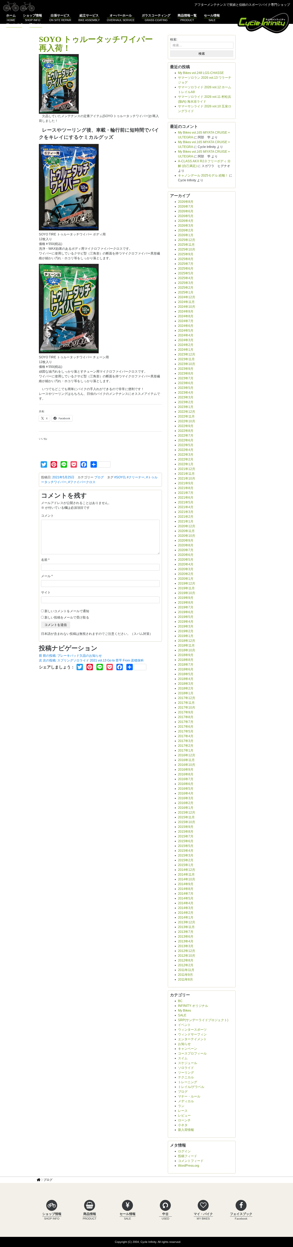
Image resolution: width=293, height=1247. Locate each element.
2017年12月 (186, 698)
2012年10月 (186, 955)
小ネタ (183, 1125)
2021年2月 (185, 516)
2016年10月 (186, 764)
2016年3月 (185, 798)
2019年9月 (185, 597)
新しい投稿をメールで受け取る (66, 617)
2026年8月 (185, 201)
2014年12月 (186, 869)
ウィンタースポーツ (192, 1029)
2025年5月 (185, 273)
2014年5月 (185, 898)
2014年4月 (185, 903)
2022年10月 (186, 421)
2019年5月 (185, 617)
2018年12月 (186, 640)
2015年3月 (185, 855)
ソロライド (186, 1067)
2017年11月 (186, 702)
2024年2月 (185, 345)
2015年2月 (185, 860)
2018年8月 (185, 659)
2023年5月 (185, 387)
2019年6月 (185, 612)
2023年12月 (186, 354)
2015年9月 (185, 826)
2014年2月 (185, 912)
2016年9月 (185, 769)
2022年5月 (185, 445)
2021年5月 (185, 502)
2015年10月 (186, 822)
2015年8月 (185, 831)
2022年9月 (185, 426)
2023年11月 (186, 359)
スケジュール (187, 1063)
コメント (47, 515)
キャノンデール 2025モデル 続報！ (203, 175)
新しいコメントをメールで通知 (66, 611)
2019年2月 (185, 631)
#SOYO (119, 477)
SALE (182, 1015)
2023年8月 (185, 373)
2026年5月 (185, 216)
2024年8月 (185, 316)
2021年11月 (186, 473)
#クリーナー (136, 477)
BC (180, 1001)
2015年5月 (185, 846)
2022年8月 (185, 430)
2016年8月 (185, 774)
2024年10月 (186, 306)
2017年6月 (185, 726)
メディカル (186, 1101)
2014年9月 (185, 884)
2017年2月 (185, 745)
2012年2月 (185, 965)
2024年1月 (185, 349)
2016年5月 (185, 788)
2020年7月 (185, 550)
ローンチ (184, 1120)
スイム (183, 1058)
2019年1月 (185, 636)
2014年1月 (185, 917)
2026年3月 (185, 225)
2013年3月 (185, 946)
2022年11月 (186, 416)
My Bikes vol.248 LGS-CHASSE (201, 73)
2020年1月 (185, 578)
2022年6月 (185, 440)
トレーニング (187, 1082)
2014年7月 (185, 893)
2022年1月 (185, 464)
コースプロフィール (192, 1053)
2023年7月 (185, 378)
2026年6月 (185, 211)
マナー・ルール (189, 1096)
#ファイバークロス (81, 482)
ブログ (99, 477)
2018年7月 (185, 664)
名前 (44, 559)
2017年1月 (185, 750)
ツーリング (186, 1072)
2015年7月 (185, 836)
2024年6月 (185, 325)
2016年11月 (186, 760)
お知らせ (184, 1044)
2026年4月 (185, 220)
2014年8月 (185, 889)
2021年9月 (185, 483)
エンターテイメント (192, 1039)
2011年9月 (185, 974)
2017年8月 (185, 717)
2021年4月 (185, 507)
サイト (46, 592)
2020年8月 (185, 545)
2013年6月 (185, 936)
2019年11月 (186, 588)
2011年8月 (185, 979)
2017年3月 (185, 741)
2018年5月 (185, 674)
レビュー (184, 1115)
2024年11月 (186, 302)
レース (183, 1110)
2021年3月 (185, 512)
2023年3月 (185, 397)
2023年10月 (186, 364)
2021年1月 (185, 521)
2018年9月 (185, 655)
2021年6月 (185, 497)
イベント (184, 1025)
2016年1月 (185, 807)
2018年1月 (185, 693)
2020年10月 (186, 535)
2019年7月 (185, 607)
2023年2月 (185, 402)
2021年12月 (186, 469)
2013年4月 (185, 941)
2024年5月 (185, 330)
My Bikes (184, 1010)
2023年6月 (185, 383)
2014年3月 (185, 908)
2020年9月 (185, 540)
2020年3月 (185, 569)
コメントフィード (191, 1161)
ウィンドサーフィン (192, 1034)
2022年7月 (185, 435)
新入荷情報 (186, 1129)
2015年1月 (185, 865)
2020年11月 (186, 531)
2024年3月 (185, 340)
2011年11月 (186, 970)
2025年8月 (185, 259)
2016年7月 (185, 779)
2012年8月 (185, 960)
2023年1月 (185, 407)
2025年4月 (185, 278)
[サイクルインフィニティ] (263, 22)
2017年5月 (185, 731)
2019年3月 (185, 626)
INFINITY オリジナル (193, 1005)
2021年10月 (186, 478)
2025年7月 (185, 263)
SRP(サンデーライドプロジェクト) (203, 1020)
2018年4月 (185, 679)
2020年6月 (185, 554)
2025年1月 (185, 292)
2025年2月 (185, 287)
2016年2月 (185, 803)
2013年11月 (186, 927)
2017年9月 (185, 712)
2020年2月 (185, 574)
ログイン (184, 1151)
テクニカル (186, 1077)
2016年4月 (185, 793)
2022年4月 (185, 450)
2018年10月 (186, 650)
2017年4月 (185, 736)
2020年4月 (185, 564)
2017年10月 (186, 707)
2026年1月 (185, 235)
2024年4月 (185, 335)
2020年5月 (185, 559)
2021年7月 (185, 492)
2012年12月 (186, 951)
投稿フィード (187, 1156)
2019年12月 (186, 583)
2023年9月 (185, 368)
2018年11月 (186, 645)
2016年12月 (186, 755)
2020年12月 (186, 526)
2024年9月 (185, 311)
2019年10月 (186, 593)
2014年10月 (186, 879)
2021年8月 (185, 488)
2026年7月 (185, 206)
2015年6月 (185, 841)
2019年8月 (185, 602)
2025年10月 (186, 249)
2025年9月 (185, 254)
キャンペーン (187, 1048)
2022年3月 (185, 454)
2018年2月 (185, 688)
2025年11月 (186, 244)
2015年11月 (186, 817)
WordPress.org (188, 1165)
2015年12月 (186, 812)
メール (46, 576)
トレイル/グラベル (191, 1087)
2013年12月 (186, 922)
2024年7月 (185, 321)
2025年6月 (185, 268)
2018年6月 (185, 669)
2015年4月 (185, 850)
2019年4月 (185, 621)
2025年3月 (185, 283)
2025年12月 (186, 240)
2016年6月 (185, 784)
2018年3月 (185, 683)
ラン (181, 1106)
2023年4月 (185, 392)
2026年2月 (185, 230)
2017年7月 (185, 722)
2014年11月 (186, 874)
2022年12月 (186, 411)
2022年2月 (185, 459)
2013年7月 (185, 931)
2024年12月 (186, 297)
